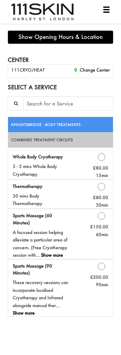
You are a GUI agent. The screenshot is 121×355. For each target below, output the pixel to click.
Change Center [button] (94, 70)
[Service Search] (15, 103)
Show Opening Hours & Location (60, 36)
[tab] (60, 124)
